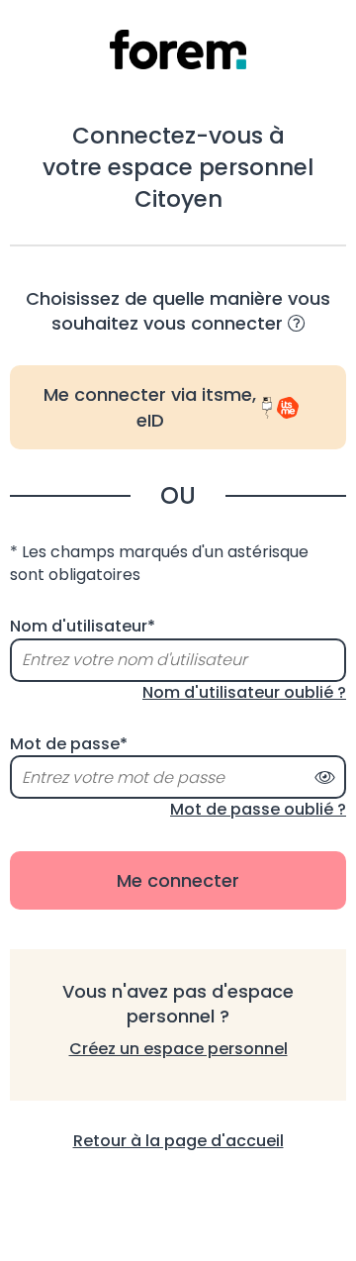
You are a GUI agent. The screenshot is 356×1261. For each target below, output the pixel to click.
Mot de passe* (69, 744)
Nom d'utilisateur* (82, 626)
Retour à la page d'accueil (178, 1140)
